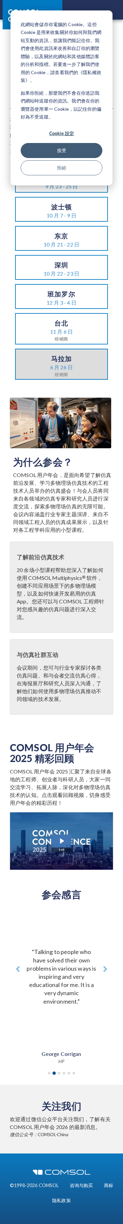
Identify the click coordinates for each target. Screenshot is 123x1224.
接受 (61, 150)
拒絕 (61, 167)
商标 (108, 1185)
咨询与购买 (81, 1185)
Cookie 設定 (61, 133)
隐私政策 (61, 1200)
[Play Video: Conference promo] (61, 841)
